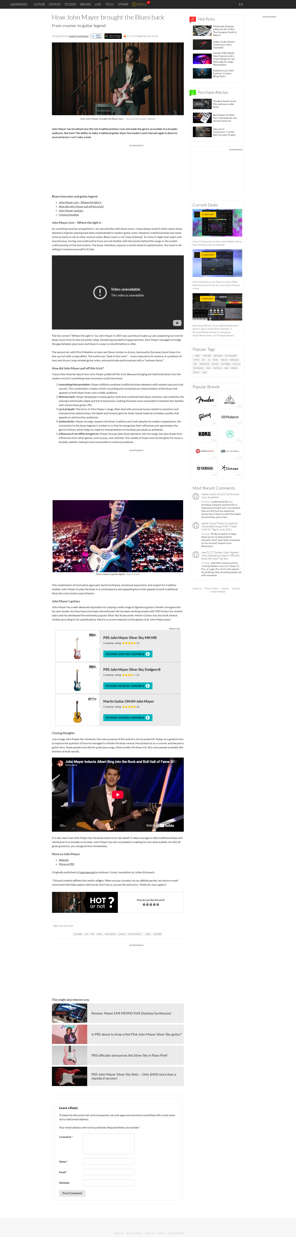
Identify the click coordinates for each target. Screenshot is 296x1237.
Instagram (259, 4)
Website (64, 859)
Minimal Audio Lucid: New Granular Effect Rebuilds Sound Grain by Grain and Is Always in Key (216, 271)
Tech (109, 4)
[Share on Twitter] (177, 926)
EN (241, 4)
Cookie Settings (217, 591)
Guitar (39, 4)
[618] (230, 399)
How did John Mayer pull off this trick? (81, 206)
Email (63, 1172)
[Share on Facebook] (164, 926)
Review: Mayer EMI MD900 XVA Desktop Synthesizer (131, 1013)
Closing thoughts (69, 214)
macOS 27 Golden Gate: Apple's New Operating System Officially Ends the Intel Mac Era (220, 555)
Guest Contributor (79, 36)
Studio (70, 4)
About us (197, 588)
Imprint (225, 588)
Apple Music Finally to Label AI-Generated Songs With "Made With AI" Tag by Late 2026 (219, 526)
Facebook (266, 4)
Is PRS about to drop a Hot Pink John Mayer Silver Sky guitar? (136, 1034)
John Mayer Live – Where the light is (80, 202)
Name (63, 1161)
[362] (230, 433)
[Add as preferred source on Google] (113, 36)
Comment (66, 1136)
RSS (282, 4)
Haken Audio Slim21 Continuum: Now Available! (220, 495)
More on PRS (66, 864)
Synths (54, 4)
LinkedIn (252, 4)
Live (98, 4)
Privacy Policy (211, 588)
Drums (85, 4)
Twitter (274, 4)
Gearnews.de (87, 872)
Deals (142, 4)
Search (290, 4)
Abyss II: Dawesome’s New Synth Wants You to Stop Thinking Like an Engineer (217, 229)
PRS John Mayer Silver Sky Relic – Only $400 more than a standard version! (133, 1076)
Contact (236, 588)
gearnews (18, 4)
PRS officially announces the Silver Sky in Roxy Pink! (129, 1055)
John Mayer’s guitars (71, 210)
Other (123, 4)
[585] (205, 416)
